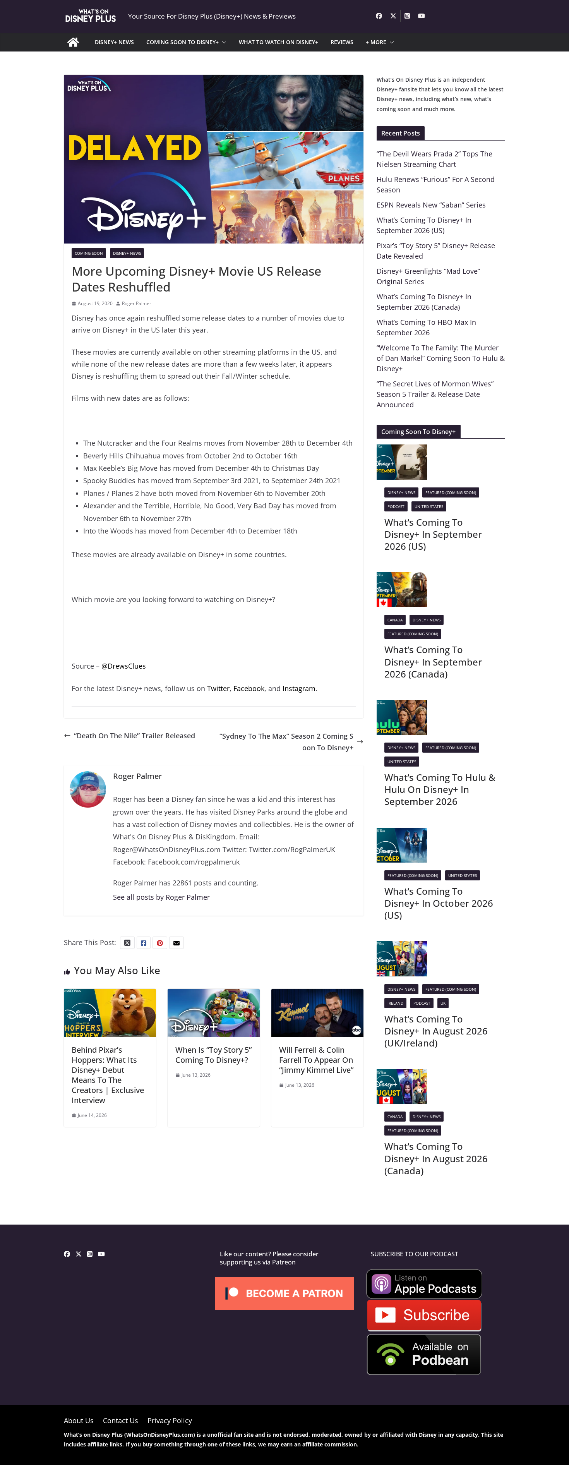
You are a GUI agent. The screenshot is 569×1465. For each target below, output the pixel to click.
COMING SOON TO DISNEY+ (182, 42)
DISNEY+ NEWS (114, 42)
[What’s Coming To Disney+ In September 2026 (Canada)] (402, 578)
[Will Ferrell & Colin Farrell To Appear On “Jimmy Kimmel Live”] (317, 994)
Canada (395, 620)
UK (443, 1003)
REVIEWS (342, 42)
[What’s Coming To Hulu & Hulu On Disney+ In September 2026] (402, 705)
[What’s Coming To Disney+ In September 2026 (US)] (402, 450)
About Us (79, 1420)
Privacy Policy (169, 1420)
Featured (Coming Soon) (450, 492)
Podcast (395, 506)
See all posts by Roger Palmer (161, 897)
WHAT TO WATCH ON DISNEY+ (278, 42)
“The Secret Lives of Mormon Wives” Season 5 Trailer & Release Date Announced (435, 394)
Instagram (299, 688)
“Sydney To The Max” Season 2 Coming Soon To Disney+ (286, 742)
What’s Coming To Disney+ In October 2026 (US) (438, 903)
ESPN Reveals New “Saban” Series (431, 204)
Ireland (395, 1003)
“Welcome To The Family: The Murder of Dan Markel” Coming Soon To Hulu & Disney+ (441, 358)
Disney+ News (127, 253)
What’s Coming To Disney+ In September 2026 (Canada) (433, 661)
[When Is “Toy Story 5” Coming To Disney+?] (214, 994)
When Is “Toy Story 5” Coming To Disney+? (213, 1055)
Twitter (218, 688)
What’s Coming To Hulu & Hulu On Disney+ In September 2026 (439, 789)
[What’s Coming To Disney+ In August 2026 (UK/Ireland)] (402, 947)
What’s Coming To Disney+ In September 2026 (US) (433, 534)
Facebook (248, 688)
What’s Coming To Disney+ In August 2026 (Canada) (436, 1158)
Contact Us (120, 1420)
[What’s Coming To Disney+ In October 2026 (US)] (402, 833)
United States (429, 506)
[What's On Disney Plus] (73, 42)
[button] (222, 42)
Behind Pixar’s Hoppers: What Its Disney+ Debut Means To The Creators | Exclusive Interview (108, 1075)
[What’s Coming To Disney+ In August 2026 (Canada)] (402, 1074)
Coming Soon (89, 253)
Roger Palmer (136, 303)
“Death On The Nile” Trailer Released (134, 735)
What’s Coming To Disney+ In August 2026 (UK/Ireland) (436, 1030)
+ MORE (376, 42)
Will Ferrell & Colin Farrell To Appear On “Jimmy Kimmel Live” (316, 1060)
